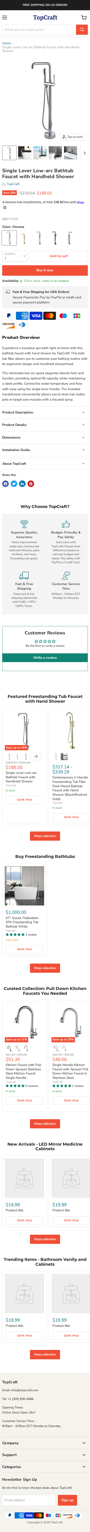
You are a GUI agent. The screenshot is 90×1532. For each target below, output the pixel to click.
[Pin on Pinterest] (31, 483)
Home (6, 43)
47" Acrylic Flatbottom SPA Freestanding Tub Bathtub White (22, 922)
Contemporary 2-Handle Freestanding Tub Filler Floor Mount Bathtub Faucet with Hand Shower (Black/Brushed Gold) (70, 788)
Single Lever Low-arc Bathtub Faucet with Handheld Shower (21, 777)
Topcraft (10, 930)
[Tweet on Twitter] (14, 483)
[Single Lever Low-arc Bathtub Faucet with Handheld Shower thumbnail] (9, 153)
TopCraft (13, 184)
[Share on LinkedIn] (22, 483)
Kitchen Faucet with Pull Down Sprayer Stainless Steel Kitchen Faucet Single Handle (23, 1071)
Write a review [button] (45, 657)
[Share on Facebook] (5, 483)
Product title (14, 1210)
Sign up (67, 1500)
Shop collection (45, 836)
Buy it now (45, 270)
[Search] (82, 30)
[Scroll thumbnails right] (83, 153)
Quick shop (24, 800)
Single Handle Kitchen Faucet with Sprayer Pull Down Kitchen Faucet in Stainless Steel (70, 1071)
